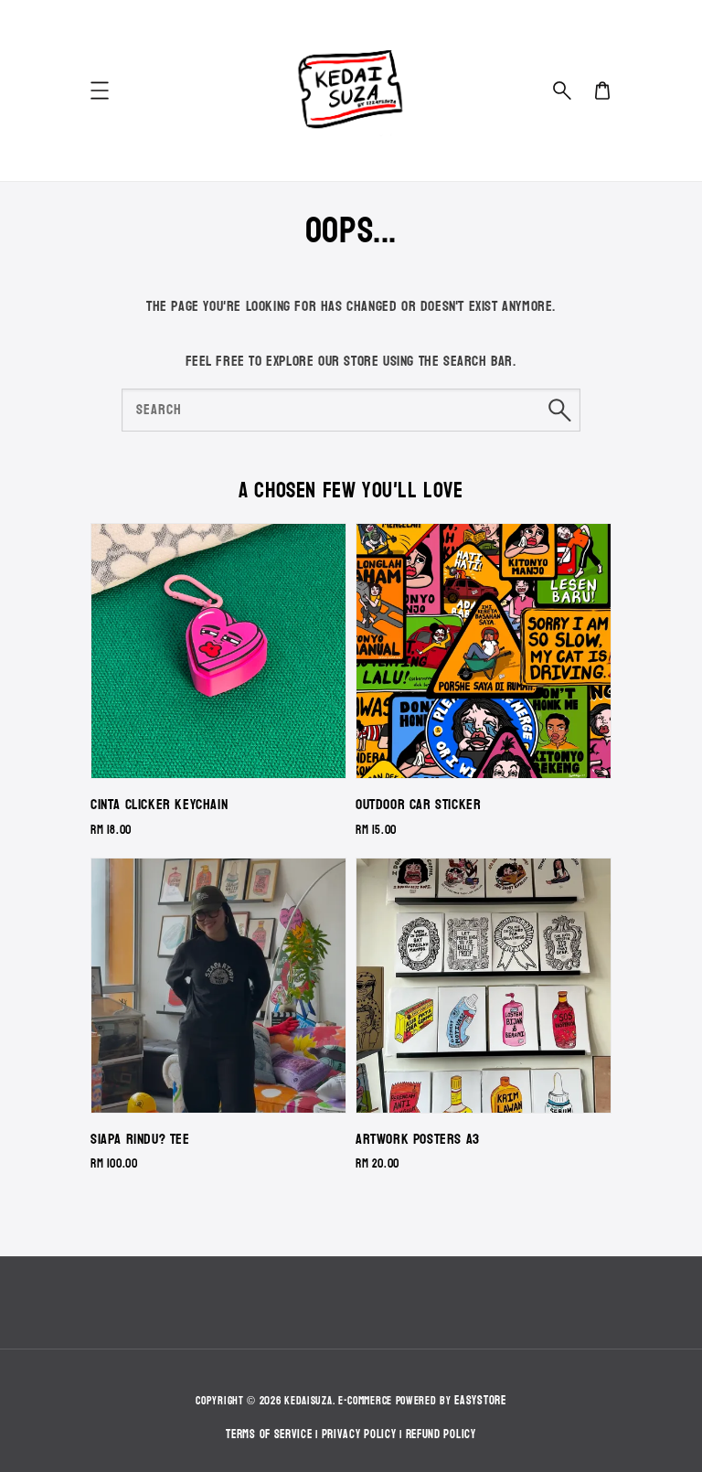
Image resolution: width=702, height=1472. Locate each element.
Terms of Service (269, 1434)
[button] (562, 90)
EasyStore (479, 1401)
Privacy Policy (359, 1434)
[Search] (559, 409)
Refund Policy (441, 1434)
